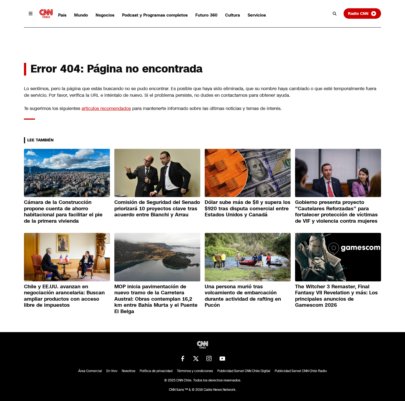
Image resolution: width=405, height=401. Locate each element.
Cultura (232, 15)
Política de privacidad (156, 371)
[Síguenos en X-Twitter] (195, 358)
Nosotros (128, 371)
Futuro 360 (206, 15)
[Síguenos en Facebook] (182, 358)
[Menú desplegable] (30, 13)
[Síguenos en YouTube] (222, 358)
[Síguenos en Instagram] (209, 358)
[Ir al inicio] (46, 13)
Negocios (105, 15)
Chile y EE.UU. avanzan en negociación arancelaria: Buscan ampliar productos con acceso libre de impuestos (64, 296)
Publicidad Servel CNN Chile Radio (301, 371)
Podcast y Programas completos (155, 15)
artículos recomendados (106, 108)
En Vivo (111, 371)
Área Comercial (90, 371)
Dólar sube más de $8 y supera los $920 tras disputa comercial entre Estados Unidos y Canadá (247, 208)
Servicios (257, 15)
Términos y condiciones (195, 371)
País (62, 15)
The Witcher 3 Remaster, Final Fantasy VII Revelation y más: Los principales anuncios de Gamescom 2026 (336, 296)
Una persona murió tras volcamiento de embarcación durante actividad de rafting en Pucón (243, 296)
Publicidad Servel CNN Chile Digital (243, 371)
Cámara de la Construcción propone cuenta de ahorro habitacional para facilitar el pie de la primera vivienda (63, 212)
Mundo (81, 15)
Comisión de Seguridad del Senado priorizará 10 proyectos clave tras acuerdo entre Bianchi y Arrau (157, 208)
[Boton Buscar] (334, 13)
